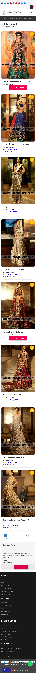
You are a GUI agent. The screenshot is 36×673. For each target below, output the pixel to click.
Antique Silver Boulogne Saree (14, 207)
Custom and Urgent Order (8, 628)
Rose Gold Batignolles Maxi (13, 457)
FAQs (2, 582)
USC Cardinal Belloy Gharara (14, 395)
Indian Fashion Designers (8, 651)
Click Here (21, 567)
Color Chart (4, 602)
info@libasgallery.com (17, 1)
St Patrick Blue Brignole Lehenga (16, 144)
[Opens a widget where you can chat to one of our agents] (6, 670)
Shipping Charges (6, 594)
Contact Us (4, 625)
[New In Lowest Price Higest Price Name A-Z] (10, 27)
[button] (31, 12)
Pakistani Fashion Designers (8, 657)
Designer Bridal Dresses (15, 18)
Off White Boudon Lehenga (13, 269)
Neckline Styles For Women (8, 654)
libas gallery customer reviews (9, 631)
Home (4, 18)
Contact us (4, 608)
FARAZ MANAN (5, 611)
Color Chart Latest (6, 605)
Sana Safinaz (4, 614)
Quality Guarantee (6, 588)
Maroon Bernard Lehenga (13, 332)
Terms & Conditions (6, 640)
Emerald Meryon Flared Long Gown (17, 81)
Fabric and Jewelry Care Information (11, 648)
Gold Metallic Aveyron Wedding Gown (17, 520)
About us (3, 580)
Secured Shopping (6, 637)
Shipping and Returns (7, 591)
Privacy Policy (5, 585)
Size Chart (4, 617)
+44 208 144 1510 (5, 1)
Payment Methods (6, 634)
